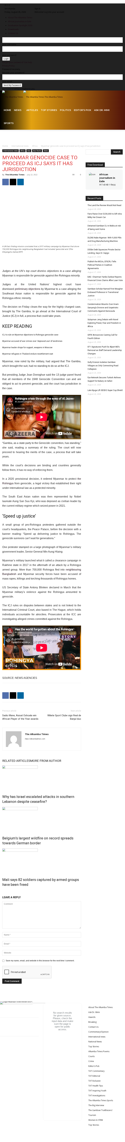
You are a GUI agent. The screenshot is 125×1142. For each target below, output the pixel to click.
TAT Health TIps (95, 1085)
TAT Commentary (96, 1071)
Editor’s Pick (82, 110)
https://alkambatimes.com (35, 739)
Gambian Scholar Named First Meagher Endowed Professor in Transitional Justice (105, 292)
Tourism (92, 1115)
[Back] (55, 5)
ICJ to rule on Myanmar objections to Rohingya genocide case (30, 335)
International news (20, 146)
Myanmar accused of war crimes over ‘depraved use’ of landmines (32, 341)
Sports (9, 123)
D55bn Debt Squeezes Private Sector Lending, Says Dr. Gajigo (104, 251)
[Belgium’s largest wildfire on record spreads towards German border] (41, 819)
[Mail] (44, 5)
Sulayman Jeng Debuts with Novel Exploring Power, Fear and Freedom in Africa (104, 323)
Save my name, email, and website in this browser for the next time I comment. (40, 961)
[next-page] (4, 891)
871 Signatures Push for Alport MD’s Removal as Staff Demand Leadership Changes (105, 350)
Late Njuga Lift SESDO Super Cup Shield (105, 390)
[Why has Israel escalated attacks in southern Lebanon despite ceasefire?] (41, 777)
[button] (119, 97)
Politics (65, 110)
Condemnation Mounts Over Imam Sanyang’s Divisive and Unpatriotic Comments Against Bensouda (103, 307)
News (17, 110)
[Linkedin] (42, 5)
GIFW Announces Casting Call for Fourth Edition (102, 336)
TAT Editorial (94, 1076)
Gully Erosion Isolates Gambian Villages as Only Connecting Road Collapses (103, 365)
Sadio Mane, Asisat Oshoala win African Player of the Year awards (20, 717)
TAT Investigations (96, 1095)
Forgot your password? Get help (17, 62)
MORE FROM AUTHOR (45, 761)
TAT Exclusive (94, 1080)
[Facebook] (38, 5)
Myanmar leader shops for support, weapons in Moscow (27, 347)
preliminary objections (27, 289)
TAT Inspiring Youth (97, 1090)
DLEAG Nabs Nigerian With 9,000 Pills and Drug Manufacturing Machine (104, 239)
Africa (34, 146)
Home (7, 110)
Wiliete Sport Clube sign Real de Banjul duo (64, 717)
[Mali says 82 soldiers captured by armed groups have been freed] (41, 860)
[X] (49, 5)
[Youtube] (51, 5)
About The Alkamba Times (100, 1007)
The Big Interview (96, 1105)
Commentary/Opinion (98, 1031)
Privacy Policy (8, 65)
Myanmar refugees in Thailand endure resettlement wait (27, 354)
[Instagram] (40, 5)
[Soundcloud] (46, 5)
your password (9, 55)
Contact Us (93, 1027)
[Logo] (12, 97)
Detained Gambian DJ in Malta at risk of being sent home (104, 227)
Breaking (92, 1022)
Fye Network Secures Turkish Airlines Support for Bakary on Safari (104, 379)
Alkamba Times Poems (98, 1051)
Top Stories (49, 110)
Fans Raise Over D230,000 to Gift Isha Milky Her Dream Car (105, 215)
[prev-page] (3, 891)
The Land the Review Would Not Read (104, 205)
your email (7, 81)
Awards (91, 1017)
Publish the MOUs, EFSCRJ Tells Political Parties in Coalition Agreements (102, 265)
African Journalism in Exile (107, 178)
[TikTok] (48, 5)
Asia (28, 150)
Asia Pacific (37, 150)
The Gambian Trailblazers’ (100, 1110)
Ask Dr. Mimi (102, 110)
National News (95, 1041)
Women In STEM (95, 1120)
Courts (91, 1056)
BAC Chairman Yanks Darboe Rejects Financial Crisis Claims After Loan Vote (105, 278)
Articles (32, 110)
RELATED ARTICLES (16, 761)
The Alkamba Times (14, 174)
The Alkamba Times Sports (100, 1100)
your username (9, 44)
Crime (91, 1061)
